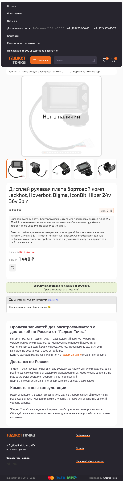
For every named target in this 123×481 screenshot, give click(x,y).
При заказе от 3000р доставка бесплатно (32, 50)
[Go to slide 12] (73, 152)
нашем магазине (72, 354)
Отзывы (12, 20)
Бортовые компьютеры (87, 71)
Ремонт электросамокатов (23, 43)
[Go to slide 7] (60, 152)
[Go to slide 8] (62, 152)
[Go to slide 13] (75, 152)
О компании (14, 13)
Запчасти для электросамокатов (41, 71)
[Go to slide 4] (52, 152)
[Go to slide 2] (47, 152)
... (67, 71)
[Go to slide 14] (78, 152)
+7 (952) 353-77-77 (105, 28)
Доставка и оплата (18, 28)
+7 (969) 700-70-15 (78, 28)
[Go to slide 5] (55, 152)
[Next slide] (114, 169)
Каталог (12, 5)
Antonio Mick (110, 477)
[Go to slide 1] (44, 152)
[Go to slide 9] (65, 152)
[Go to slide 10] (68, 152)
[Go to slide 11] (70, 152)
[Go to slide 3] (50, 152)
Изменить (53, 299)
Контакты (13, 35)
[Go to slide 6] (57, 152)
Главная (12, 71)
